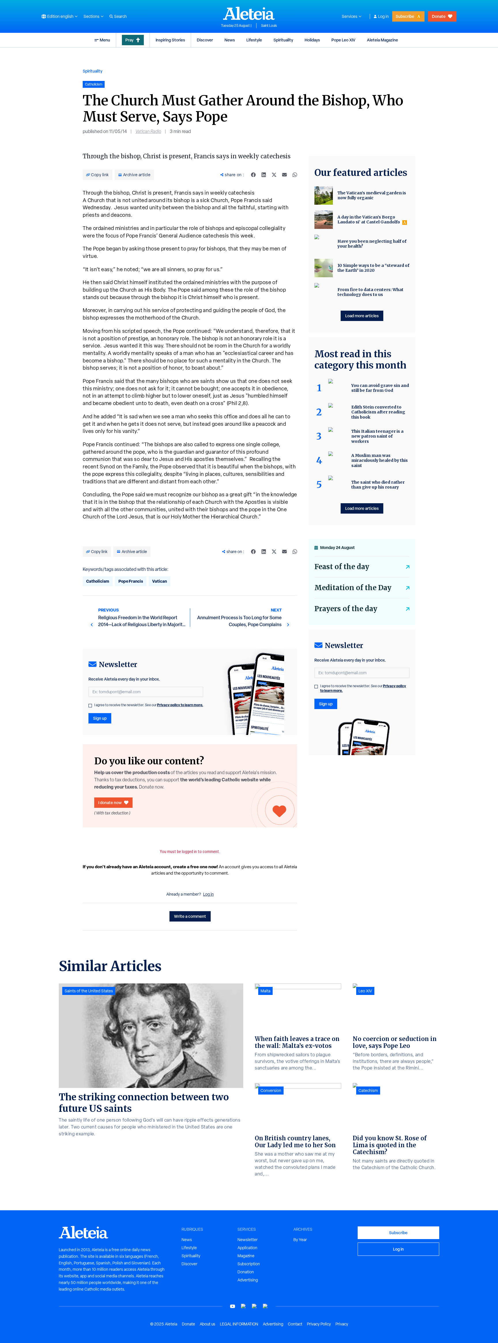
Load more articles (362, 315)
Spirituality (283, 40)
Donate (439, 16)
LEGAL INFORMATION (239, 1324)
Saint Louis (269, 25)
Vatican (159, 581)
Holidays (312, 40)
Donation (245, 1271)
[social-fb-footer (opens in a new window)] (243, 1306)
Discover (205, 40)
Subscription (248, 1263)
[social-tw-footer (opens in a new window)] (254, 1306)
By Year (300, 1239)
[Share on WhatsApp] (295, 174)
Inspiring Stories (170, 40)
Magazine (245, 1255)
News (230, 40)
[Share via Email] (284, 174)
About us (207, 1324)
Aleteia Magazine (382, 40)
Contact (295, 1324)
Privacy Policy (319, 1324)
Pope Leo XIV (343, 40)
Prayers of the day (345, 608)
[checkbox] (90, 705)
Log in (383, 16)
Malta (265, 991)
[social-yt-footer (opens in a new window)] (232, 1306)
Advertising (247, 1280)
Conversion (271, 1090)
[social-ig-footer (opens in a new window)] (265, 1306)
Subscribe (405, 16)
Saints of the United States (89, 991)
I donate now (110, 802)
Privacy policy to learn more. (180, 704)
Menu (105, 40)
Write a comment (190, 916)
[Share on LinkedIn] (263, 174)
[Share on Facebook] (253, 174)
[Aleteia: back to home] (249, 13)
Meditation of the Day (352, 587)
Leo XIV (365, 991)
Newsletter (247, 1239)
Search (120, 16)
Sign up (100, 718)
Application (247, 1247)
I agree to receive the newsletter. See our (148, 705)
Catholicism (97, 581)
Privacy (341, 1324)
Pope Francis (130, 581)
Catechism (368, 1090)
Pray (129, 40)
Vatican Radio (148, 131)
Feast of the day (341, 566)
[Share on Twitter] (274, 174)
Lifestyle (254, 40)
